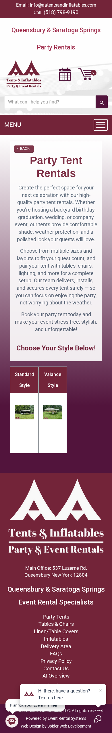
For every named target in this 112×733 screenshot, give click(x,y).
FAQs (56, 654)
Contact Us (56, 668)
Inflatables (56, 639)
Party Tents (56, 617)
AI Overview (56, 676)
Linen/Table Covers (56, 631)
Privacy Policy (56, 661)
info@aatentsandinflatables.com (63, 5)
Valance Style (52, 380)
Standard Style (24, 380)
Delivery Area (56, 646)
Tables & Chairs (56, 624)
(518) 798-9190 (61, 12)
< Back (23, 149)
